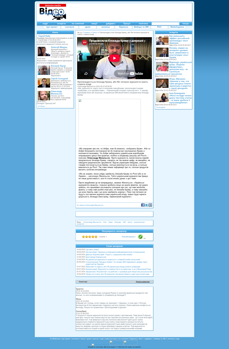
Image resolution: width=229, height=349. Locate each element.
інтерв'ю (173, 32)
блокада (117, 222)
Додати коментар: (143, 282)
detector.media (53, 5)
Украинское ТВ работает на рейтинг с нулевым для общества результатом (119, 272)
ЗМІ (124, 222)
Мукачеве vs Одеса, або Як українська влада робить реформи (113, 267)
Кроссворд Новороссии (96, 257)
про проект (66, 339)
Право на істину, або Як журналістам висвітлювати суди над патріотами (117, 274)
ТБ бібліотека (55, 339)
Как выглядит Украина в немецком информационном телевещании (115, 252)
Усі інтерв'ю (160, 107)
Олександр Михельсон (92, 222)
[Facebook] (143, 206)
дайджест (149, 339)
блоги (55, 32)
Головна (86, 32)
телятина (170, 339)
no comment (123, 339)
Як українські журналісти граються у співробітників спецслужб (113, 259)
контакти (75, 339)
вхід (177, 339)
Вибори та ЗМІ (160, 339)
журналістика (139, 222)
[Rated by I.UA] (116, 345)
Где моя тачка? (92, 250)
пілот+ (140, 339)
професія (80, 224)
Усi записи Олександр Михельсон (90, 205)
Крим (111, 222)
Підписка (133, 339)
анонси (95, 339)
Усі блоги (41, 106)
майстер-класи (111, 339)
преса (130, 222)
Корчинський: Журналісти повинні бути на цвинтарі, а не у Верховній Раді (118, 269)
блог (105, 222)
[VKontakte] (150, 206)
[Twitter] (146, 206)
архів (89, 339)
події (101, 339)
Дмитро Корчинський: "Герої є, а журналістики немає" (109, 255)
